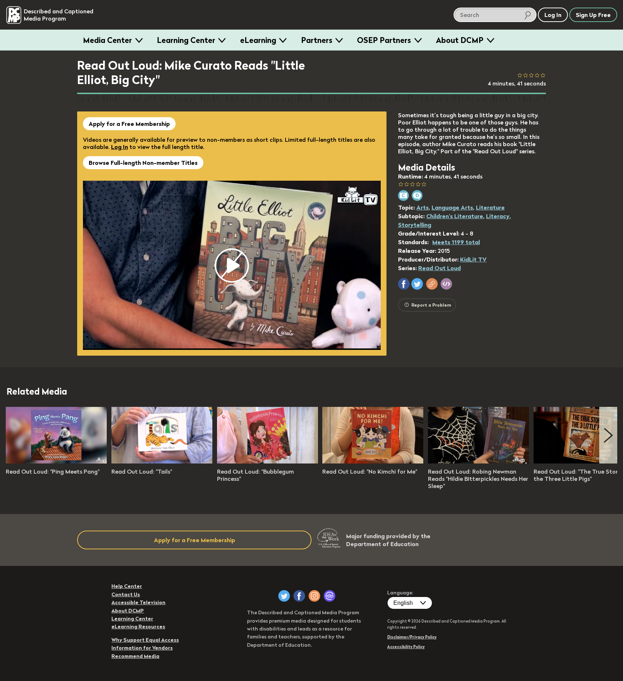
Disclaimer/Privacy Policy (412, 637)
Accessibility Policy (406, 646)
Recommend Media (135, 656)
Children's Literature (454, 216)
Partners (316, 40)
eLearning (258, 40)
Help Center (126, 586)
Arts (422, 207)
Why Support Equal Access (145, 640)
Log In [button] (552, 14)
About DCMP (459, 40)
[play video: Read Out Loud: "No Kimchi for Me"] (372, 461)
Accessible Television (138, 602)
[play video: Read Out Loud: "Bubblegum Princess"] (267, 461)
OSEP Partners (384, 40)
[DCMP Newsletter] (329, 596)
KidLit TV (473, 259)
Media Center (107, 40)
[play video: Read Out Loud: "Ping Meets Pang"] (56, 461)
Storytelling (414, 224)
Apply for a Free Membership (129, 123)
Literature (490, 207)
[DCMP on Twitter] (284, 596)
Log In (119, 146)
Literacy (497, 216)
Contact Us (125, 594)
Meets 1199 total (456, 242)
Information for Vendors (142, 648)
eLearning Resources (138, 626)
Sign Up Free (593, 14)
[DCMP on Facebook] (299, 596)
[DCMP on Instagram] (314, 596)
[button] (404, 284)
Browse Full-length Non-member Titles (143, 162)
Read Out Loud (439, 268)
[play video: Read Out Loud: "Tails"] (161, 461)
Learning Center (186, 40)
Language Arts (452, 207)
